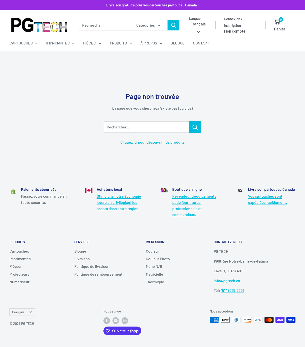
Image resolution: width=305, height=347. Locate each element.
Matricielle (154, 274)
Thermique (155, 281)
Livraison (82, 258)
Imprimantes (58, 43)
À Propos (148, 43)
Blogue (178, 43)
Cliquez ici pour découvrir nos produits (152, 142)
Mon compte (234, 31)
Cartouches (21, 43)
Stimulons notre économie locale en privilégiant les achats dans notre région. (119, 202)
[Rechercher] (173, 25)
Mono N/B (154, 266)
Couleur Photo (158, 258)
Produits (118, 43)
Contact (201, 43)
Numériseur (20, 281)
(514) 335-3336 (232, 290)
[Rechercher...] (195, 127)
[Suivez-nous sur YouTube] (115, 320)
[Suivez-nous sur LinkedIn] (125, 320)
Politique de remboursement (98, 274)
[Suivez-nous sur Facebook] (106, 320)
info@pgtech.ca (227, 280)
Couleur (152, 251)
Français (18, 312)
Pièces (89, 43)
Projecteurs (19, 274)
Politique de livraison (91, 266)
